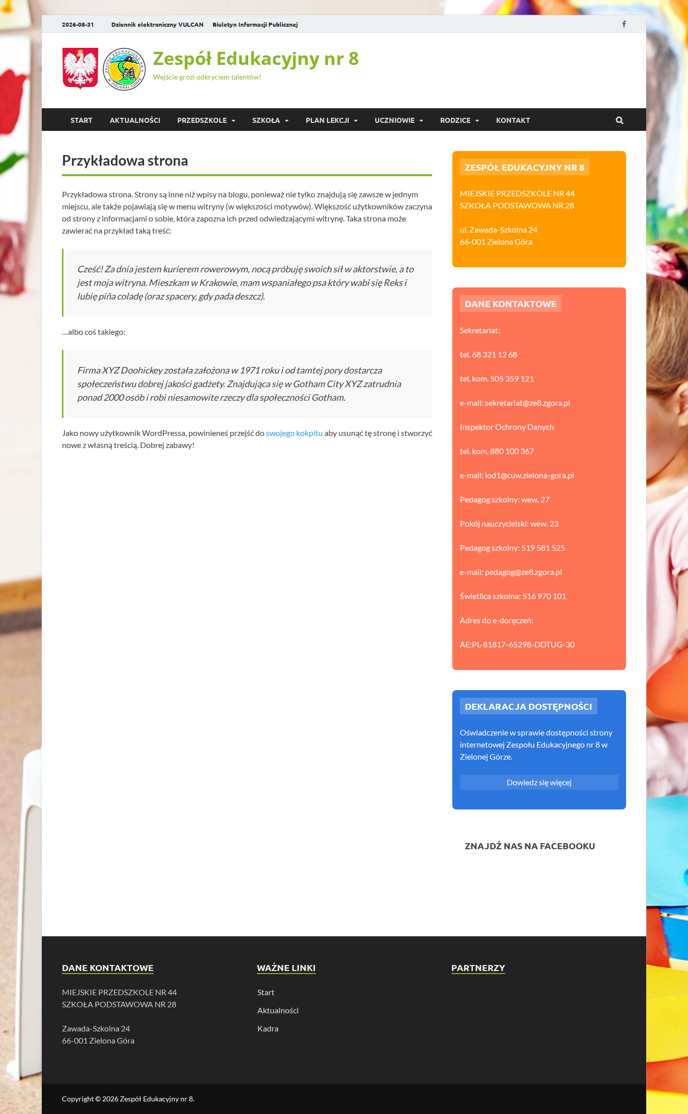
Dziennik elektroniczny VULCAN (157, 24)
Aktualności (278, 1010)
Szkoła (266, 119)
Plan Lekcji (327, 119)
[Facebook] (624, 24)
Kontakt (513, 119)
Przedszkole (202, 119)
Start (82, 119)
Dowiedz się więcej (539, 782)
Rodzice (455, 119)
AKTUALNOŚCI (135, 119)
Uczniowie (395, 119)
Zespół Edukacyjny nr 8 (256, 58)
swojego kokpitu (294, 432)
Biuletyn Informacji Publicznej (255, 24)
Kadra (268, 1028)
